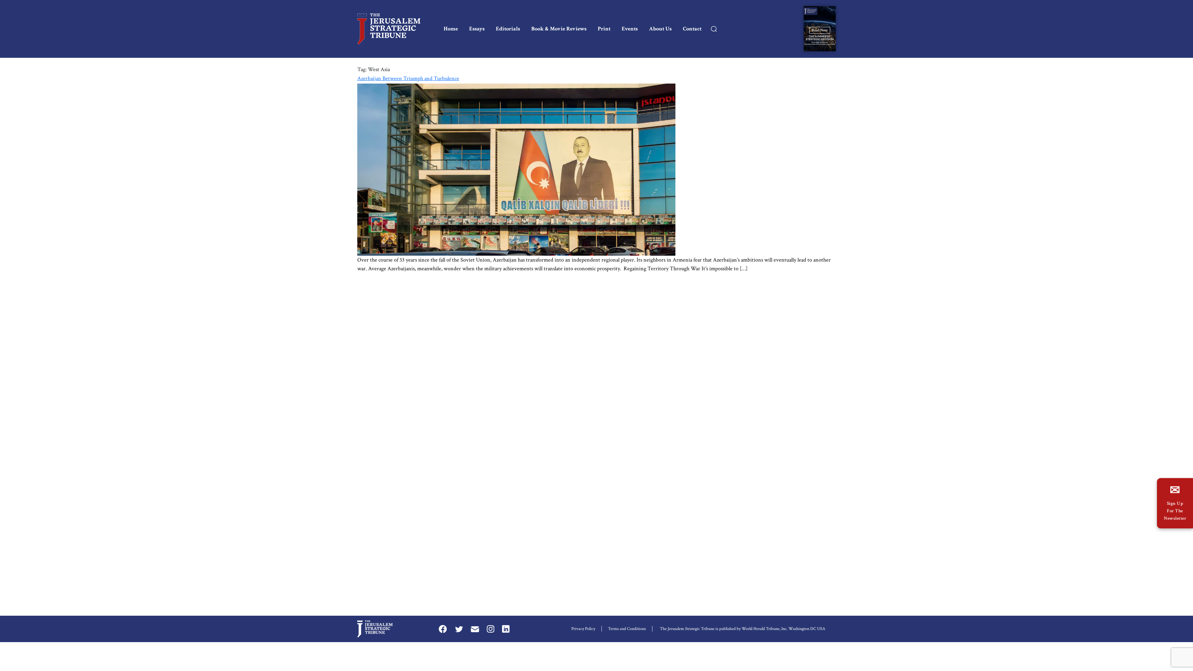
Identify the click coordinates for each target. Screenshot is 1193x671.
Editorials (508, 28)
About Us (660, 28)
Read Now (820, 30)
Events (630, 28)
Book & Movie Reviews (559, 28)
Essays (477, 28)
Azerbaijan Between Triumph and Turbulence (408, 78)
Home (451, 28)
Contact (692, 28)
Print (604, 28)
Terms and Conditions (627, 629)
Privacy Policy (583, 629)
